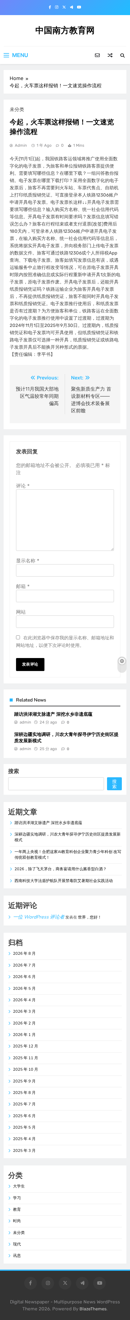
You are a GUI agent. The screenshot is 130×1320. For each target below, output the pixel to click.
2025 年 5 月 (24, 1127)
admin (21, 145)
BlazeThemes (93, 1309)
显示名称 (27, 561)
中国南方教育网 (65, 30)
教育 (17, 1209)
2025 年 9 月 (24, 1081)
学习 (17, 1198)
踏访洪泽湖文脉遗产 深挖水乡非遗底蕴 (53, 714)
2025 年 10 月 (25, 1069)
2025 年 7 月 (24, 1104)
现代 (17, 1244)
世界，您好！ (90, 917)
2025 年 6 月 (24, 1116)
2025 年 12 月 (25, 1046)
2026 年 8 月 (24, 953)
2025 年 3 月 (24, 1150)
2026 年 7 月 (24, 965)
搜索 (13, 771)
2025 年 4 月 (24, 1139)
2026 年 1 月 (24, 1034)
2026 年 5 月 (24, 988)
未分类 (19, 1232)
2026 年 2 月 (24, 1023)
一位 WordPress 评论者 (38, 917)
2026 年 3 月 (24, 1011)
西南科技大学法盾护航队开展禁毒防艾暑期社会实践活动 (64, 881)
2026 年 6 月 (24, 977)
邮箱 (23, 586)
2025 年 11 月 (25, 1058)
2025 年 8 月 (24, 1092)
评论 (23, 486)
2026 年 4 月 (24, 1000)
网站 (21, 612)
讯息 (17, 1255)
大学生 (19, 1186)
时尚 (17, 1221)
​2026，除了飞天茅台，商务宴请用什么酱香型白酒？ (61, 869)
